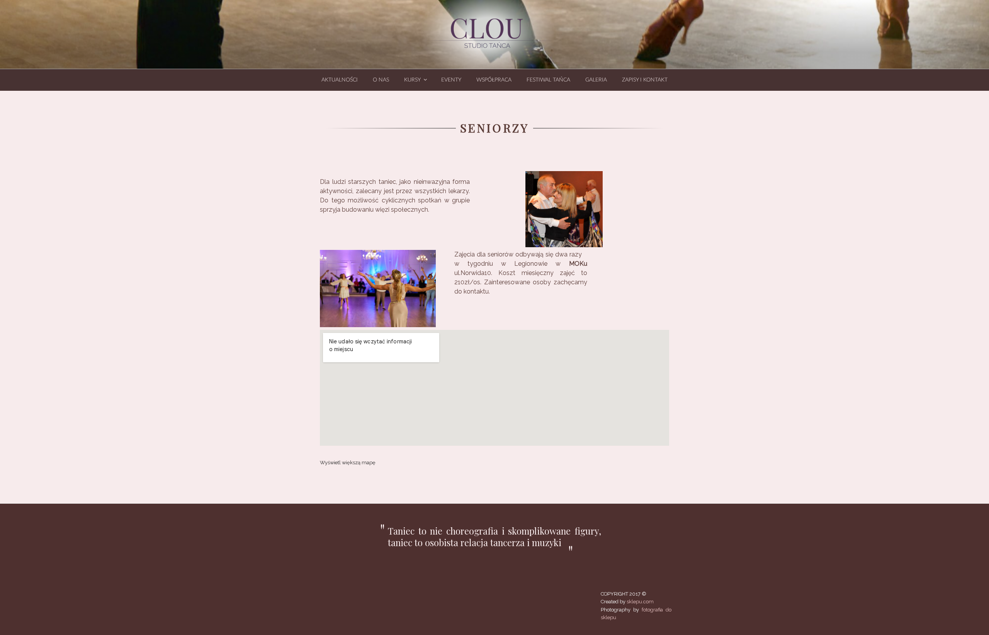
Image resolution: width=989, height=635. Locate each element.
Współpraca (493, 80)
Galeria (596, 80)
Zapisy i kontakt (645, 80)
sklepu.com (640, 601)
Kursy (412, 80)
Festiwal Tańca (548, 80)
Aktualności (339, 80)
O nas (381, 80)
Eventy (451, 80)
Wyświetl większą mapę (348, 462)
